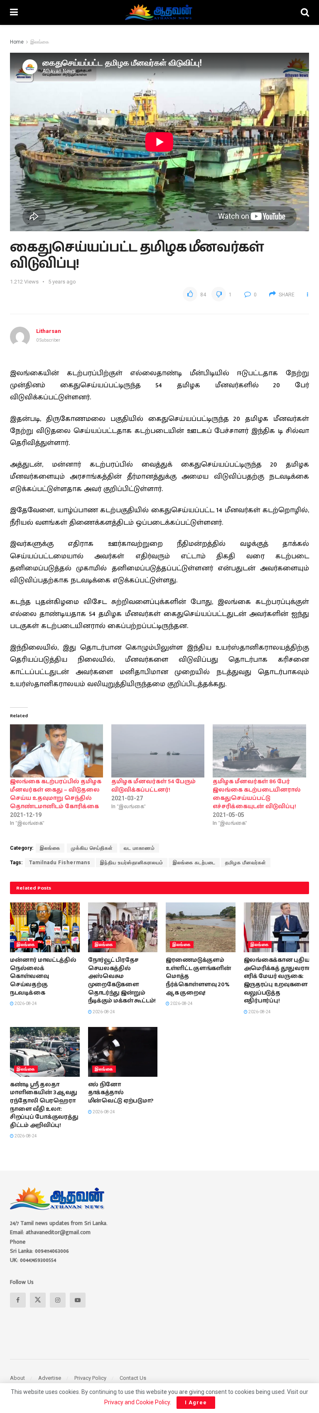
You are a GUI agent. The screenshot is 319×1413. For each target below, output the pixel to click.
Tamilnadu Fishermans (60, 862)
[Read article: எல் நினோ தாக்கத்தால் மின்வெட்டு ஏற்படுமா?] (123, 1052)
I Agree (196, 1402)
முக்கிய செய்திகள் (92, 848)
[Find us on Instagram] (58, 1300)
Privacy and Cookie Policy (137, 1402)
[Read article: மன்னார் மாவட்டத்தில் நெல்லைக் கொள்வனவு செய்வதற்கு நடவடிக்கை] (45, 927)
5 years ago (62, 282)
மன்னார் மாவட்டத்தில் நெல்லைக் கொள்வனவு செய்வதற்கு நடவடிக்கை (43, 976)
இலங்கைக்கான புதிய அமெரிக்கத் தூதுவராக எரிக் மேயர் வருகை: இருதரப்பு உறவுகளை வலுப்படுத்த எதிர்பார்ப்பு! (278, 980)
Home (17, 42)
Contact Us (133, 1378)
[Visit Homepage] (159, 12)
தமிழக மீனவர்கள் (245, 862)
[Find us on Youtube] (78, 1300)
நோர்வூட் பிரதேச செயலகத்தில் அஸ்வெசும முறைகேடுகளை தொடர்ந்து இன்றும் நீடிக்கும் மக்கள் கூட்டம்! (122, 980)
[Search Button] (305, 12)
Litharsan (48, 331)
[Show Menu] (14, 12)
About (17, 1378)
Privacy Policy (90, 1378)
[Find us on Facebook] (18, 1300)
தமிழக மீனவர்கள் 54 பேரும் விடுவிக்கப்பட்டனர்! (153, 786)
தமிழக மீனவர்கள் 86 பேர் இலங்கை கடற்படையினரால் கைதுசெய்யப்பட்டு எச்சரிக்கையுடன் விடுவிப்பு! (257, 794)
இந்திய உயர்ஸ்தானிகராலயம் (131, 862)
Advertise (49, 1378)
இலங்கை (39, 42)
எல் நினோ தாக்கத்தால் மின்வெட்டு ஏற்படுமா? (121, 1092)
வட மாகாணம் (139, 848)
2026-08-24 (25, 1003)
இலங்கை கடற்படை (194, 862)
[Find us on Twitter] (38, 1300)
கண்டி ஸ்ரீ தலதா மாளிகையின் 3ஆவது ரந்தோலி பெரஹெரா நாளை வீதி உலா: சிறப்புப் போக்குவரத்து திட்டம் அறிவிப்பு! (44, 1105)
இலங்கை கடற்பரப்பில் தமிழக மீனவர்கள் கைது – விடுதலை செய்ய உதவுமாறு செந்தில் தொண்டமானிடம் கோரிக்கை (55, 794)
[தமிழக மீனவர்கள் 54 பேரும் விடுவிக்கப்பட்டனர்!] (157, 750)
